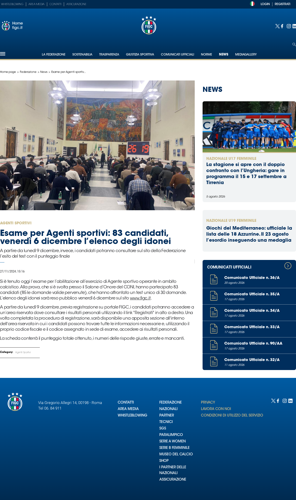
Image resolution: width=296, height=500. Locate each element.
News (223, 54)
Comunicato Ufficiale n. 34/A (252, 311)
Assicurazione (76, 4)
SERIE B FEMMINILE (174, 448)
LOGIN (265, 4)
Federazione (28, 72)
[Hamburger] (2, 53)
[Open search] (294, 44)
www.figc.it (140, 298)
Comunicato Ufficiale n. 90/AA (253, 344)
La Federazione (53, 54)
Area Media (36, 4)
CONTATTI (126, 402)
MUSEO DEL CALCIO (176, 454)
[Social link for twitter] (277, 26)
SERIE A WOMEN (172, 441)
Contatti (55, 4)
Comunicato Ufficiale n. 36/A (252, 278)
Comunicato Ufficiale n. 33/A (252, 327)
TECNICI (166, 422)
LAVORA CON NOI (216, 409)
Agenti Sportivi (23, 353)
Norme (206, 54)
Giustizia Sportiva (140, 54)
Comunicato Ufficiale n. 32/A (252, 360)
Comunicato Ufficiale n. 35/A (252, 294)
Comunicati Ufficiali (177, 54)
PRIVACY (208, 402)
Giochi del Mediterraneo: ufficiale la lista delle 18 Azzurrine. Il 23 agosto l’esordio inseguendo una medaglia (249, 234)
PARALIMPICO (171, 435)
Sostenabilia (82, 54)
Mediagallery (246, 54)
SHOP (164, 461)
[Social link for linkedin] (294, 26)
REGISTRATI (282, 4)
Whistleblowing (12, 4)
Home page (8, 72)
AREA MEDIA (128, 409)
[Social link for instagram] (288, 26)
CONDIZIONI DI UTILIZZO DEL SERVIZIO (232, 415)
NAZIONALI (168, 409)
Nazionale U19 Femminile (231, 221)
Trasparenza (109, 54)
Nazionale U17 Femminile (231, 159)
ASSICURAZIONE (172, 479)
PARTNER (166, 415)
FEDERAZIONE (170, 402)
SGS (162, 428)
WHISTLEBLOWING (132, 415)
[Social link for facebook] (282, 26)
